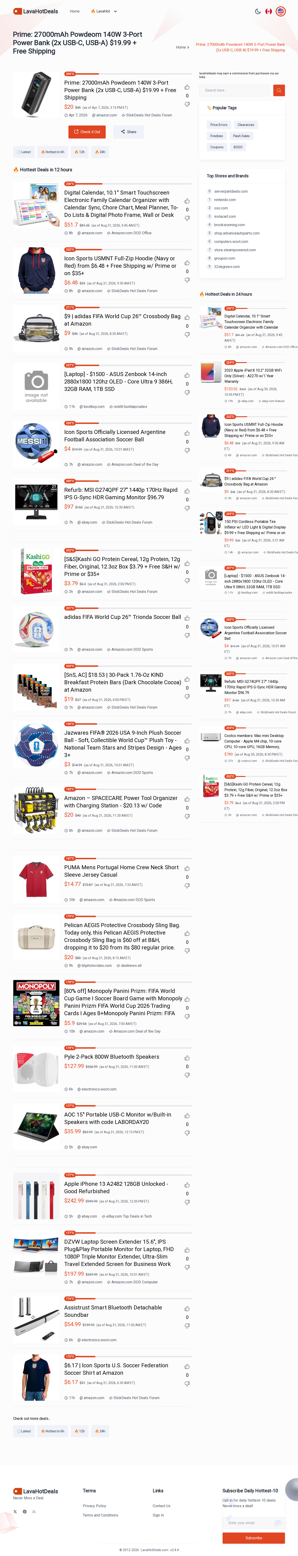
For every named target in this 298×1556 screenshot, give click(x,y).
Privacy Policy (94, 1506)
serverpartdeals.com (228, 191)
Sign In (158, 1515)
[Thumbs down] (187, 104)
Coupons (217, 147)
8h (71, 233)
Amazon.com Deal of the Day (135, 464)
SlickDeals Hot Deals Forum (149, 115)
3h (71, 591)
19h (230, 401)
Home (75, 11)
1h (71, 707)
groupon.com (222, 258)
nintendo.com (222, 200)
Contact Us (161, 1506)
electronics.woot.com (97, 1089)
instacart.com (222, 216)
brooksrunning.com (227, 225)
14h (230, 552)
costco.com (247, 761)
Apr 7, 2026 (78, 115)
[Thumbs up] (187, 87)
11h (72, 406)
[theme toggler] (257, 11)
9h (71, 349)
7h (71, 464)
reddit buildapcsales (130, 406)
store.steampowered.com (232, 250)
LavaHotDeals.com (154, 1550)
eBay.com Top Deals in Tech (129, 1216)
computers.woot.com (228, 241)
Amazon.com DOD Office (132, 233)
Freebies (216, 136)
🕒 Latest (24, 152)
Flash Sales (241, 136)
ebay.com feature (273, 401)
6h (71, 830)
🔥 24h (100, 152)
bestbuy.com (92, 406)
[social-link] (15, 1512)
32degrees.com (224, 266)
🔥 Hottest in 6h (52, 152)
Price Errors (218, 125)
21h (230, 761)
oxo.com (218, 208)
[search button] (279, 90)
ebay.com (87, 522)
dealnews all (131, 965)
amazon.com (104, 115)
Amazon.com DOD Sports (132, 649)
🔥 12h (79, 152)
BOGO (238, 147)
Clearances (246, 125)
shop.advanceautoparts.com (234, 233)
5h (71, 1147)
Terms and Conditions (100, 1515)
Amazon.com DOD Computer (135, 1282)
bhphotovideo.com (95, 965)
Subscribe (254, 1538)
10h (72, 900)
